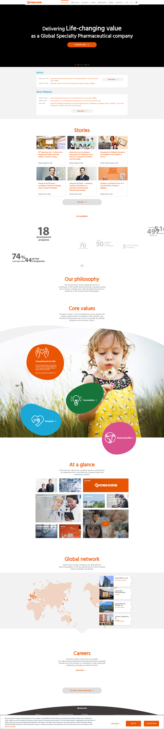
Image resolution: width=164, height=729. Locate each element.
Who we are (65, 2)
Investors (119, 2)
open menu (136, 2)
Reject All (133, 723)
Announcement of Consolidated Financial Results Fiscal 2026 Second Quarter (74, 101)
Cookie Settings (115, 723)
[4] (84, 64)
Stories (93, 2)
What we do (75, 2)
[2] (80, 64)
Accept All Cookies (151, 723)
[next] (88, 64)
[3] (82, 64)
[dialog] (82, 722)
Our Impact (85, 2)
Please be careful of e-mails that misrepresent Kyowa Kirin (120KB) (72, 83)
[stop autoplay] (86, 64)
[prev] (75, 64)
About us (38, 714)
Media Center (102, 2)
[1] (78, 64)
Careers (111, 2)
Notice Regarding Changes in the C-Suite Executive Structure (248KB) (73, 98)
